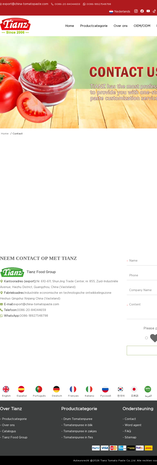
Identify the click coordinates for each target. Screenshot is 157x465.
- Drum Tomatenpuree (76, 419)
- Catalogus (8, 431)
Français (73, 395)
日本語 (134, 395)
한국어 (121, 395)
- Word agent (132, 425)
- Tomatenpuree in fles (77, 437)
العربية (148, 395)
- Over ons (7, 425)
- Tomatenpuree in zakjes (79, 431)
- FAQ (127, 431)
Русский (105, 395)
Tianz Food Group (41, 272)
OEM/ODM (142, 26)
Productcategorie (94, 26)
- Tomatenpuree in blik (77, 425)
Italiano (89, 395)
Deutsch (57, 395)
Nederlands (122, 11)
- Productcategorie (13, 419)
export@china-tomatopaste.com (25, 4)
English (6, 395)
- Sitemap (129, 437)
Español (22, 395)
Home (69, 26)
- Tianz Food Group (13, 437)
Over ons (121, 26)
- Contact (129, 419)
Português (39, 395)
